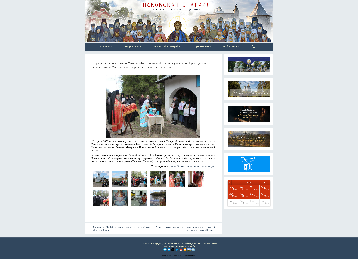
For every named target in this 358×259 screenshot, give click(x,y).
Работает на (168, 256)
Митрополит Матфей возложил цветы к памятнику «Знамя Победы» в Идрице (120, 228)
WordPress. (190, 256)
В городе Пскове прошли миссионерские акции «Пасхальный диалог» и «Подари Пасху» (185, 228)
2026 (249, 182)
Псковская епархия (124, 2)
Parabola (178, 256)
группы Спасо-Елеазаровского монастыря (191, 166)
